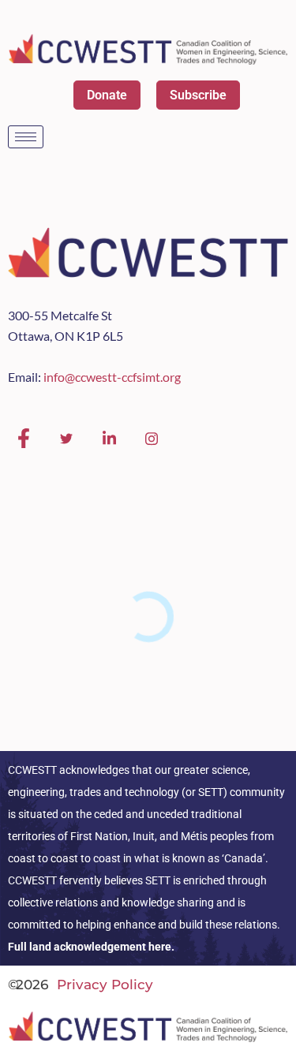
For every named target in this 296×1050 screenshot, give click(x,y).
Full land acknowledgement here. (91, 946)
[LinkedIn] (109, 438)
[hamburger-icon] (25, 136)
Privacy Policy (105, 984)
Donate (107, 95)
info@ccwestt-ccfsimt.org (112, 376)
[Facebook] (23, 438)
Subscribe (198, 95)
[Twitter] (66, 438)
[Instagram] (151, 438)
